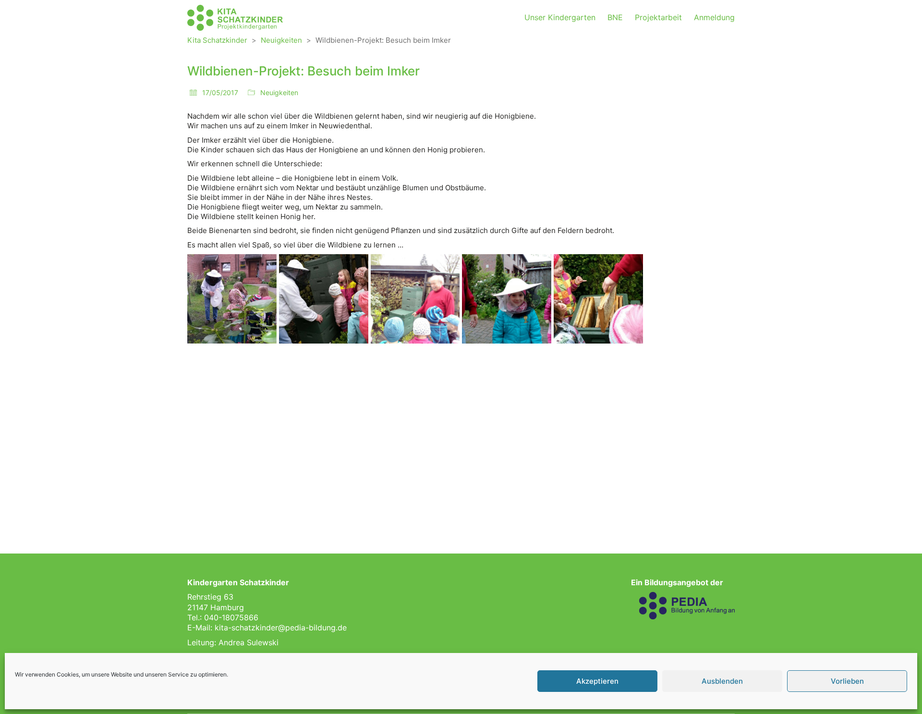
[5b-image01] (232, 299)
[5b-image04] (506, 299)
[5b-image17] (598, 482)
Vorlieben (847, 681)
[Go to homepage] (235, 18)
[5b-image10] (506, 390)
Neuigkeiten (279, 92)
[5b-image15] (415, 482)
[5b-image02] (323, 299)
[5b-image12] (690, 390)
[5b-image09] (415, 390)
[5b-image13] (232, 482)
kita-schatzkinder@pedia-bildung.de (281, 627)
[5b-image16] (506, 482)
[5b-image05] (598, 299)
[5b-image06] (690, 299)
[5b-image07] (232, 390)
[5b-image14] (323, 482)
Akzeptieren (597, 681)
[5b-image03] (415, 299)
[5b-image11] (598, 390)
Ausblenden (722, 681)
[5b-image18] (690, 482)
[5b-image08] (323, 390)
